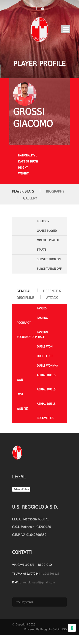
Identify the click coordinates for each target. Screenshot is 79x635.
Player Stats (23, 191)
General (24, 291)
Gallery (30, 198)
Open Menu (65, 29)
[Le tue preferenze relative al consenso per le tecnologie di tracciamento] (72, 628)
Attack (52, 298)
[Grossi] (24, 94)
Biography (55, 191)
